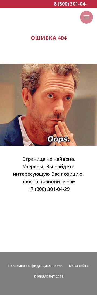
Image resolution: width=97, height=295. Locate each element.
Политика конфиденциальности (35, 266)
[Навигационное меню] (86, 17)
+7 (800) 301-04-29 (49, 189)
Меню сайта (79, 266)
